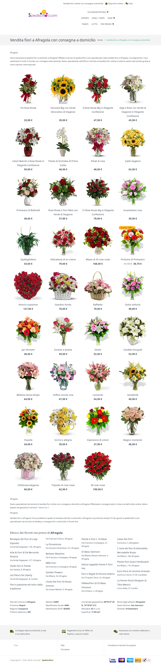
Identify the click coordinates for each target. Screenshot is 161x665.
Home (100, 40)
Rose (110, 18)
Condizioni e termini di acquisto (122, 645)
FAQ (62, 645)
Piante (85, 24)
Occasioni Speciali (97, 12)
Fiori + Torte (98, 18)
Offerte (85, 18)
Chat (130, 3)
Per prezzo (106, 24)
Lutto (95, 24)
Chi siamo (65, 649)
